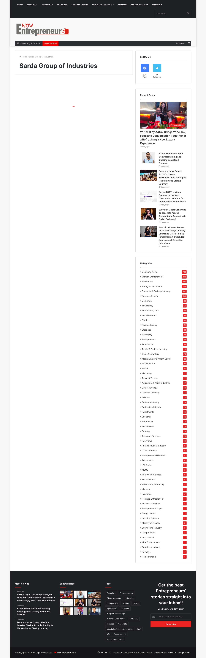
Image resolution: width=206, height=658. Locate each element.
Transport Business (151, 436)
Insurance (147, 494)
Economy (62, 4)
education (130, 598)
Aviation (146, 397)
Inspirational (148, 537)
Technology (147, 305)
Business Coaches (151, 503)
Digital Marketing (114, 598)
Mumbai (110, 624)
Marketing (147, 373)
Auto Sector (148, 344)
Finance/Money (139, 4)
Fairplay (125, 603)
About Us (117, 652)
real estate (122, 624)
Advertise (128, 652)
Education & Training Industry (156, 291)
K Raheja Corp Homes (116, 619)
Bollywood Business (151, 474)
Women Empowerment (116, 634)
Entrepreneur (112, 603)
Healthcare (147, 281)
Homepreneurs (149, 557)
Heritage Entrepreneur (152, 499)
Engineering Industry (152, 528)
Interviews (147, 441)
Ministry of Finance (151, 523)
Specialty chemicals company (119, 629)
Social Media (148, 426)
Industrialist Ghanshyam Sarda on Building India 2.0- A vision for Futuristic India (43, 114)
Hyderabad (111, 608)
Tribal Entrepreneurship (153, 484)
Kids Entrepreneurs (151, 542)
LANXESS (134, 619)
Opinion (145, 320)
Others (156, 4)
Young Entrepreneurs (152, 286)
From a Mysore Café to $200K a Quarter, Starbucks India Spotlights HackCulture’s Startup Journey (172, 177)
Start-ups (146, 330)
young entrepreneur (115, 639)
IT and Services (149, 450)
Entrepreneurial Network (153, 455)
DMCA (149, 652)
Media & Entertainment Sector (156, 359)
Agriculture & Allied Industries (156, 383)
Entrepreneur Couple (152, 508)
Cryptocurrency (149, 388)
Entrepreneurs (149, 339)
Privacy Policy (160, 652)
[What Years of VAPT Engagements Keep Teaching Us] (94, 611)
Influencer (124, 608)
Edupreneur (147, 421)
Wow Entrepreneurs (66, 652)
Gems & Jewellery (150, 354)
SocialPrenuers (149, 315)
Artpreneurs (147, 460)
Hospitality (147, 334)
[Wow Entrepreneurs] (43, 29)
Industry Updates (102, 4)
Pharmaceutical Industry (154, 446)
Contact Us (139, 652)
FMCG (145, 368)
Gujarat (136, 603)
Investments (148, 412)
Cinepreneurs (148, 532)
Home (20, 4)
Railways (146, 552)
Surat (138, 629)
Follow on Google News (179, 652)
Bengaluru (111, 593)
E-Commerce (148, 363)
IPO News (146, 465)
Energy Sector (149, 513)
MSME (145, 470)
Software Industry (150, 402)
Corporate (47, 4)
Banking (122, 4)
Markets (32, 4)
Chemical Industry (151, 392)
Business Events (150, 296)
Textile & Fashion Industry (154, 349)
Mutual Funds (148, 479)
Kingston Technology (116, 613)
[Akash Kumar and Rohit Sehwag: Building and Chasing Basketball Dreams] (148, 157)
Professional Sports (151, 407)
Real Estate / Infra (150, 310)
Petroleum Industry (151, 547)
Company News (80, 4)
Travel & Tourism (150, 378)
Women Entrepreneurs (152, 277)
